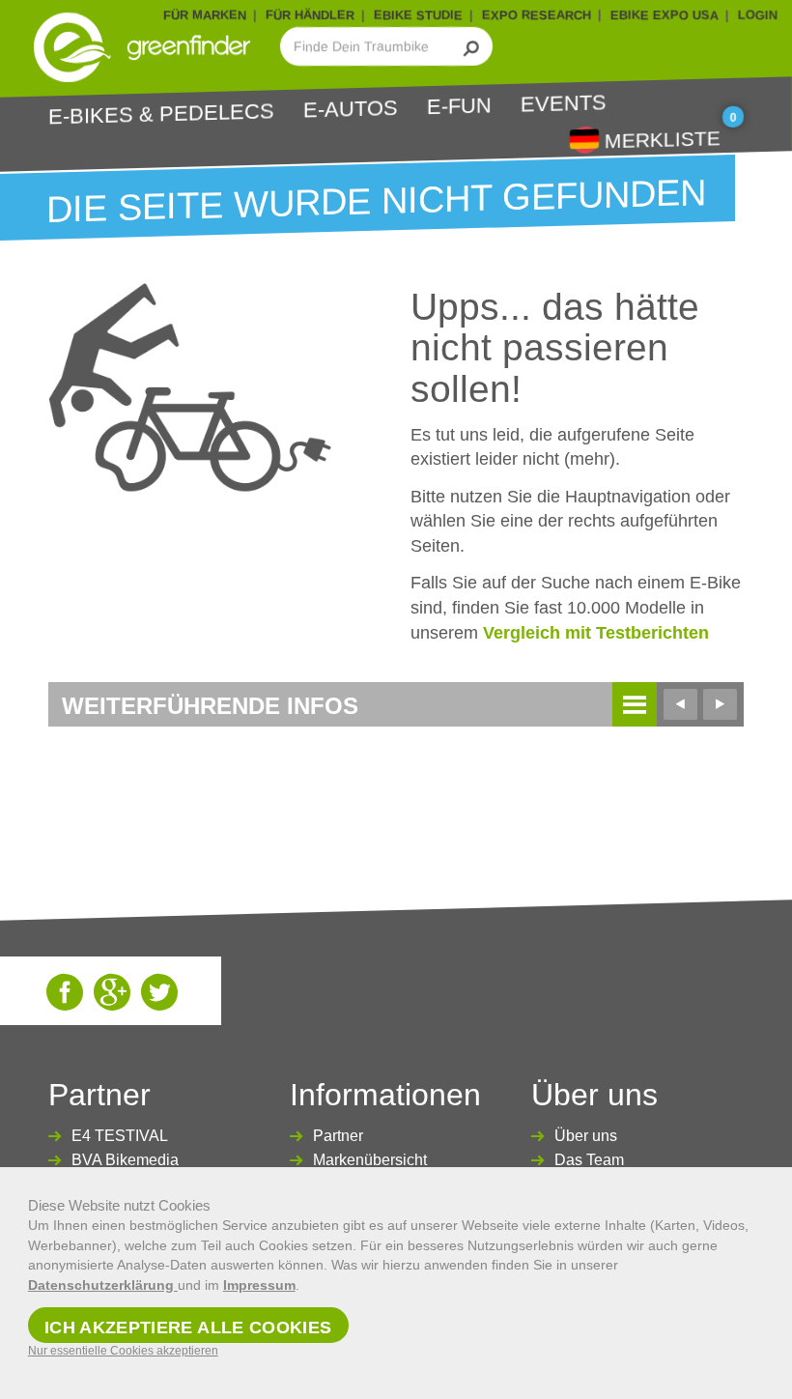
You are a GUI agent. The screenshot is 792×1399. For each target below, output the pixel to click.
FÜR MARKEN (204, 15)
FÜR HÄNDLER (310, 15)
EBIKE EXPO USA (664, 15)
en (584, 138)
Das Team (589, 1160)
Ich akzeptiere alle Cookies (188, 1327)
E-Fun (459, 106)
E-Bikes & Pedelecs (161, 113)
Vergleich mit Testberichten (596, 632)
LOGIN (758, 15)
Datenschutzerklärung (103, 1285)
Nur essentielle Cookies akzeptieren (123, 1350)
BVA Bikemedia (125, 1160)
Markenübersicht (370, 1160)
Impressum (259, 1285)
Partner (338, 1136)
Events (564, 103)
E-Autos (350, 108)
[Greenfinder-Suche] (472, 46)
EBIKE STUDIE (418, 15)
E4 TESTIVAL (119, 1136)
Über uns (585, 1136)
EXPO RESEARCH (536, 15)
